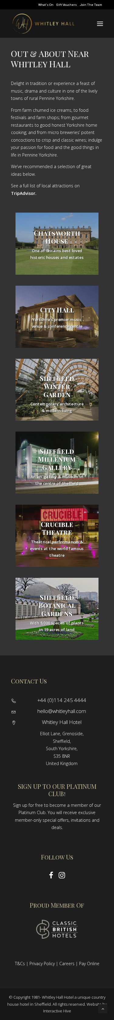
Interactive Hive (57, 1011)
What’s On (46, 5)
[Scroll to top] (102, 1008)
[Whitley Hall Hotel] (43, 23)
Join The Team (91, 5)
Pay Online (89, 963)
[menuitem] (45, 4)
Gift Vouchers (66, 5)
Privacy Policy (42, 963)
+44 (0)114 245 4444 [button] (61, 700)
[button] (100, 23)
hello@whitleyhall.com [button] (61, 711)
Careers (66, 963)
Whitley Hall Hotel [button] (61, 721)
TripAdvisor (23, 193)
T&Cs (20, 963)
